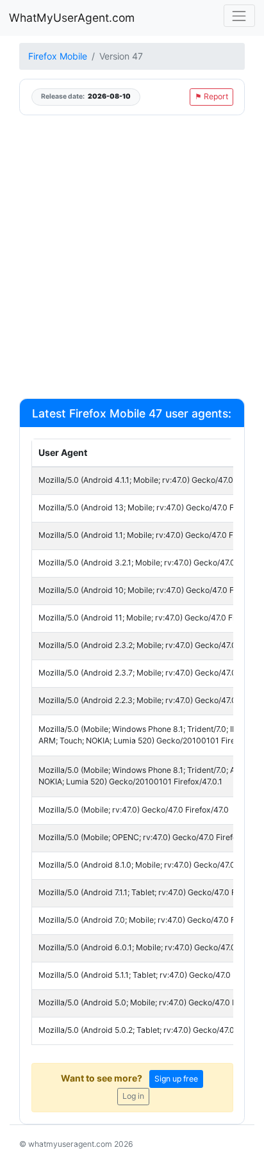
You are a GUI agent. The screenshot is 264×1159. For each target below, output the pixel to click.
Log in (133, 1096)
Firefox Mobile (57, 56)
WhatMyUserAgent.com (72, 17)
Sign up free (176, 1078)
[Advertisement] (132, 256)
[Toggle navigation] (239, 15)
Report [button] (211, 96)
